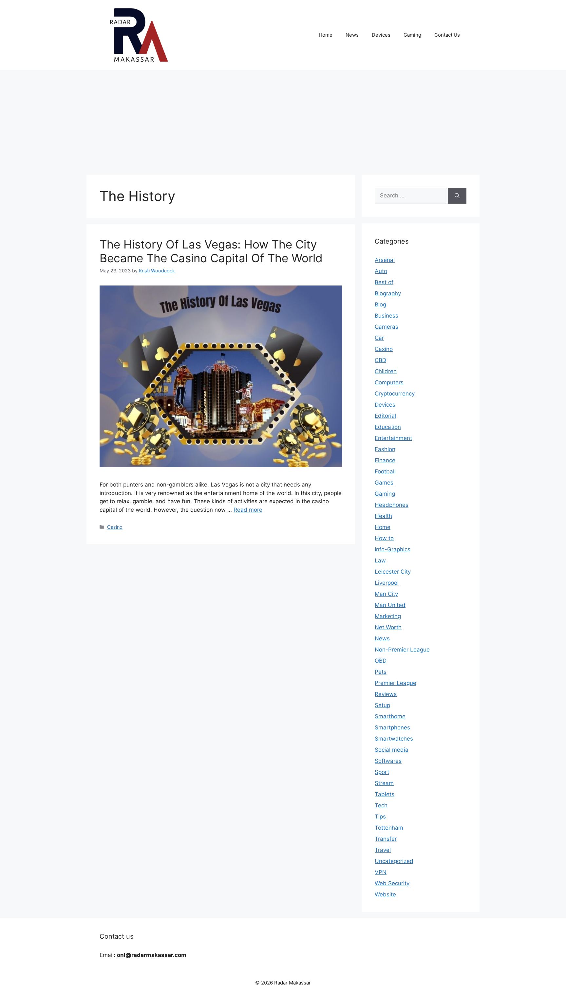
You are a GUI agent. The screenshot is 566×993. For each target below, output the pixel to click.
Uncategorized (394, 861)
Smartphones (392, 727)
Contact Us (447, 35)
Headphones (391, 505)
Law (380, 560)
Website (385, 894)
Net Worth (388, 627)
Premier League (395, 683)
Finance (385, 460)
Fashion (385, 449)
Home (325, 35)
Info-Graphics (392, 549)
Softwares (388, 761)
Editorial (385, 416)
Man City (386, 594)
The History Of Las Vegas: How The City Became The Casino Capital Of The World (211, 251)
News (352, 35)
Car (379, 338)
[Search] (457, 196)
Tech (381, 805)
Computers (389, 382)
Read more (248, 509)
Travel (383, 850)
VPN (381, 872)
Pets (381, 672)
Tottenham (389, 827)
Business (386, 315)
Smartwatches (394, 738)
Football (385, 471)
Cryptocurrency (395, 393)
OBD (381, 660)
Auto (381, 271)
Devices (381, 35)
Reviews (386, 694)
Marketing (388, 616)
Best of (384, 282)
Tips (380, 816)
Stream (384, 783)
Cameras (386, 326)
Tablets (384, 794)
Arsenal (385, 260)
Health (383, 516)
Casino (115, 527)
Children (386, 371)
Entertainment (393, 438)
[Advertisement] (283, 119)
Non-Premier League (402, 649)
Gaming (412, 35)
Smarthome (390, 716)
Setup (382, 705)
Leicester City (393, 571)
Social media (391, 749)
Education (388, 427)
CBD (380, 360)
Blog (380, 304)
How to (384, 538)
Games (384, 482)
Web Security (392, 883)
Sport (382, 772)
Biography (388, 293)
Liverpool (387, 582)
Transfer (386, 839)
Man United (390, 605)
